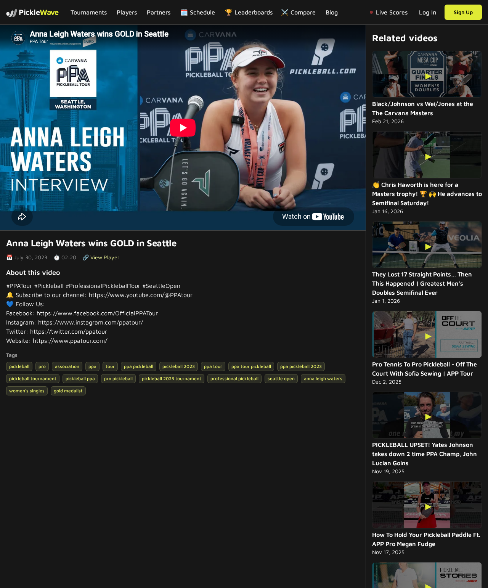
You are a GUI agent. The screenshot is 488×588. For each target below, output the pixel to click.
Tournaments (89, 12)
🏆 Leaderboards (249, 12)
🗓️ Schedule (197, 12)
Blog (332, 12)
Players (127, 12)
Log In (427, 12)
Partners (158, 12)
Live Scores (392, 12)
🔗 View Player (100, 257)
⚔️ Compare (298, 12)
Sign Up (463, 12)
